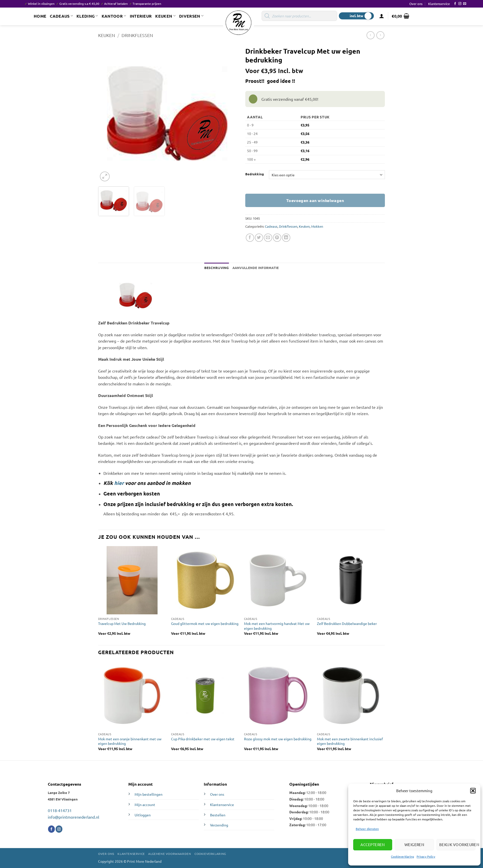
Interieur (141, 16)
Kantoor (112, 16)
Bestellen (217, 815)
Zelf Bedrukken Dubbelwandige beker (347, 623)
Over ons (416, 4)
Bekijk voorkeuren (457, 844)
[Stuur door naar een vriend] (268, 237)
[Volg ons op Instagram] (459, 4)
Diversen (189, 16)
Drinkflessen (137, 35)
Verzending (219, 825)
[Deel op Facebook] (250, 237)
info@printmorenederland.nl (73, 816)
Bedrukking (254, 174)
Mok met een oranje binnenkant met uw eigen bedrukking (130, 741)
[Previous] (107, 113)
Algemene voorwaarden (169, 854)
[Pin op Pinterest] (277, 237)
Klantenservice (439, 4)
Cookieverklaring (402, 856)
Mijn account (145, 804)
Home (40, 16)
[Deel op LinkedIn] (286, 237)
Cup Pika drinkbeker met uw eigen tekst (202, 739)
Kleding (85, 16)
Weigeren (414, 844)
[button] (472, 790)
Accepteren (372, 844)
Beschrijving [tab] (216, 267)
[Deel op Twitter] (259, 237)
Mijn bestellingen (149, 794)
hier (119, 483)
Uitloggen (143, 815)
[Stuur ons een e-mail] (464, 4)
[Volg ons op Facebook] (455, 4)
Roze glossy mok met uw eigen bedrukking (277, 739)
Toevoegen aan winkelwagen (315, 200)
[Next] (227, 113)
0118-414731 (60, 810)
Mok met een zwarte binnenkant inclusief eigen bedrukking (350, 741)
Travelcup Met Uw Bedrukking (122, 623)
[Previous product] (380, 35)
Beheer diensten (367, 829)
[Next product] (370, 35)
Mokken (317, 226)
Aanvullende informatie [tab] (255, 267)
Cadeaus (59, 16)
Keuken (163, 16)
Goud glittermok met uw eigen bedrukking (204, 623)
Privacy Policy (426, 856)
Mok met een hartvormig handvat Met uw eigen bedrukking (277, 625)
